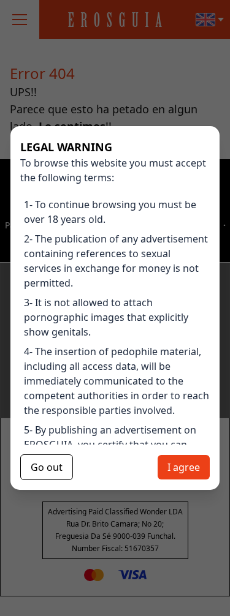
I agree (183, 467)
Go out (47, 467)
